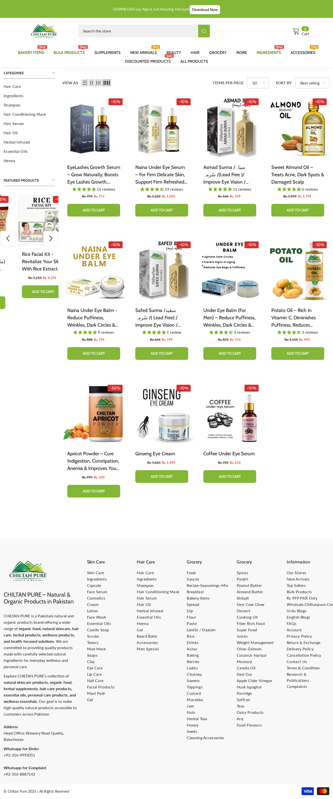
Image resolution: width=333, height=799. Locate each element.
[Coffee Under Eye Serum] (229, 413)
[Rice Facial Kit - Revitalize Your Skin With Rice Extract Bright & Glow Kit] (29, 220)
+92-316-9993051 (19, 755)
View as (70, 82)
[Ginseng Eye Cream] (161, 413)
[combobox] (138, 31)
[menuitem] (29, 86)
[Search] (144, 31)
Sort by (284, 82)
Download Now (205, 9)
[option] (29, 250)
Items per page (228, 82)
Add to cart (29, 292)
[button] (7, 238)
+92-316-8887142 (19, 774)
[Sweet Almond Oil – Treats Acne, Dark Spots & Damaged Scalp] (297, 127)
